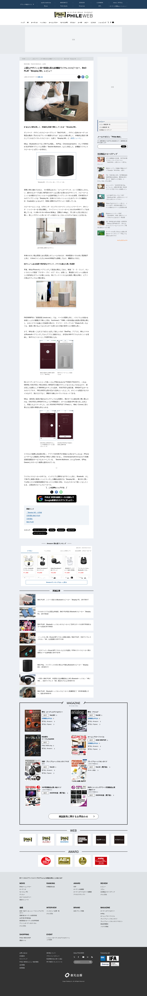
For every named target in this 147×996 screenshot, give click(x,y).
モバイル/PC (64, 22)
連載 (21, 907)
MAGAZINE (73, 703)
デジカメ (72, 22)
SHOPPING (24, 934)
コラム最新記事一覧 (104, 127)
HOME (23, 59)
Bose (46, 6)
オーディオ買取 (118, 6)
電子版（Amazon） (47, 721)
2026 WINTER (101, 740)
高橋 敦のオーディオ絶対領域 (28, 915)
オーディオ (34, 22)
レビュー (28, 59)
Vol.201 (52, 715)
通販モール (23, 940)
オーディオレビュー (40, 533)
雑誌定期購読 (104, 924)
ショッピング (102, 22)
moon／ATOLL (118, 2)
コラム (102, 889)
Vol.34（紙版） (92, 770)
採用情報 (22, 968)
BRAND (77, 907)
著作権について (51, 953)
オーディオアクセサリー (107, 911)
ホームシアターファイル (107, 916)
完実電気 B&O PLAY (33, 515)
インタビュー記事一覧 (53, 911)
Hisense (82, 6)
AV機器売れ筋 (50, 887)
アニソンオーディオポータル (28, 923)
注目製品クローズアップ (105, 130)
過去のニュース (24, 900)
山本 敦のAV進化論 (25, 918)
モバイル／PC (24, 892)
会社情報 (22, 965)
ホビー (86, 22)
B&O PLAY (30, 522)
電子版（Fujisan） (47, 724)
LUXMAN (100, 2)
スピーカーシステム (40, 530)
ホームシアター (53, 22)
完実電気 (29, 519)
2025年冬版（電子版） (58, 793)
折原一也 (40, 77)
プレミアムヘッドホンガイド (108, 919)
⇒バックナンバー (122, 240)
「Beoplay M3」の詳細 (34, 512)
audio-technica (46, 2)
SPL (100, 6)
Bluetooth (61, 530)
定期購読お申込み (47, 718)
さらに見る (103, 894)
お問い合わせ (23, 953)
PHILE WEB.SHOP (25, 938)
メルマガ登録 (104, 926)
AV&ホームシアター (25, 887)
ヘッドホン (43, 22)
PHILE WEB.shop (47, 745)
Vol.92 (98, 715)
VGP (75, 887)
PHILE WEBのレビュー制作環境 (29, 962)
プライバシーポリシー (53, 956)
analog (102, 913)
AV (28, 22)
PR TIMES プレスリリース (54, 962)
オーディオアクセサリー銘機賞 (83, 892)
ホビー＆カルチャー (25, 897)
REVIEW (104, 883)
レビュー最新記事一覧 (104, 124)
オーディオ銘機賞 (79, 889)
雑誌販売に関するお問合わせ (73, 816)
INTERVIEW (51, 907)
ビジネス (93, 22)
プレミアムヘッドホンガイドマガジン (111, 921)
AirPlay (52, 530)
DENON (82, 2)
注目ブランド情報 (79, 911)
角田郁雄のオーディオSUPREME (29, 920)
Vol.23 (52, 767)
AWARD (77, 883)
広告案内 (22, 956)
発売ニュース (75, 138)
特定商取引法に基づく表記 (54, 959)
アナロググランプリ (79, 894)
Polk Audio (64, 6)
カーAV (80, 22)
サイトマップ (23, 959)
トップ (23, 22)
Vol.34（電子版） (102, 767)
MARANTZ (64, 2)
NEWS (22, 883)
